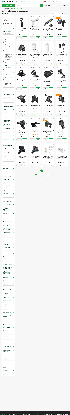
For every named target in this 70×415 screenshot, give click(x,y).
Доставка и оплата (29, 1)
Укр (56, 1)
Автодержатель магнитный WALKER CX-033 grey (61, 29)
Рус (53, 1)
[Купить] (24, 37)
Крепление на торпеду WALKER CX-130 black (35, 131)
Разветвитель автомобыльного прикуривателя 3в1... (48, 80)
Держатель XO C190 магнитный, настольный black (21, 29)
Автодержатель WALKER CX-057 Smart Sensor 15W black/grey (62, 106)
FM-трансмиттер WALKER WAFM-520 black (35, 157)
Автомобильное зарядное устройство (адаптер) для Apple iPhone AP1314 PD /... (61, 157)
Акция (44, 1)
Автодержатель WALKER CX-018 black (35, 106)
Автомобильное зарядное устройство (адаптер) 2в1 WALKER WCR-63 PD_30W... (35, 55)
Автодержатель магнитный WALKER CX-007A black (21, 55)
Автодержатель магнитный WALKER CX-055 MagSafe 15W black (48, 131)
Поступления (49, 1)
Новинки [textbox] (52, 13)
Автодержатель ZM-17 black (21, 80)
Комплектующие (26, 414)
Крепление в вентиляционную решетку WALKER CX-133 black (22, 131)
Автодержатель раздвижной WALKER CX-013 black (61, 80)
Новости (40, 1)
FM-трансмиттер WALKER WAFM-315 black (22, 157)
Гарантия (23, 1)
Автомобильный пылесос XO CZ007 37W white (35, 29)
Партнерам (18, 1)
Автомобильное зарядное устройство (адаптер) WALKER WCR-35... (62, 131)
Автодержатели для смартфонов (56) (8, 24)
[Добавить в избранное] (26, 16)
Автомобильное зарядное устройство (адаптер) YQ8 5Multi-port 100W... (61, 55)
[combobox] (57, 13)
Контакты (36, 1)
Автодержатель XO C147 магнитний (35, 80)
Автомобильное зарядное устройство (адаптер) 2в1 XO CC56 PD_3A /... (48, 157)
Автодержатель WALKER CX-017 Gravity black (22, 106)
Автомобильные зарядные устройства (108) (7, 20)
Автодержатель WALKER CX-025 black (48, 106)
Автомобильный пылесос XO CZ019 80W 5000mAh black (48, 29)
